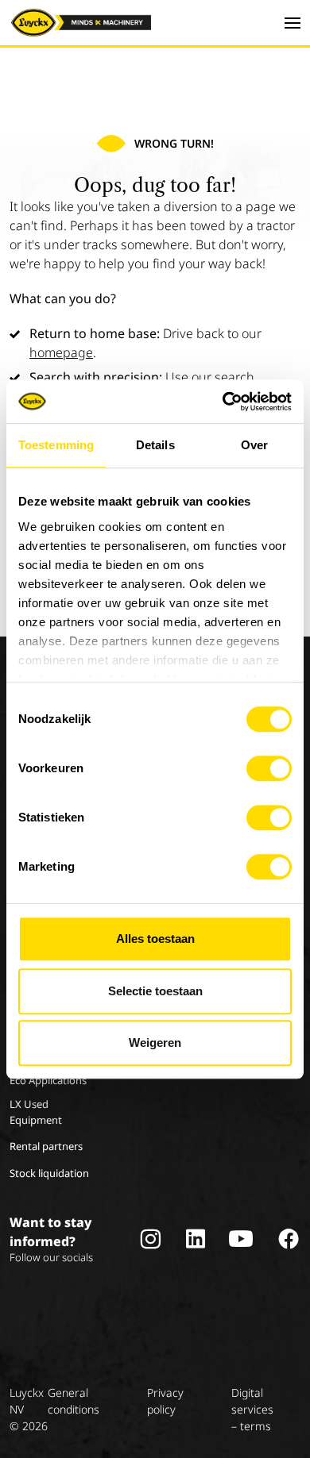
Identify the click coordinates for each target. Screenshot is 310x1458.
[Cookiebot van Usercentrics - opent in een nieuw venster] (223, 401)
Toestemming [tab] (56, 445)
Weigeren (155, 1042)
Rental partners (46, 1146)
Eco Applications (48, 1080)
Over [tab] (254, 445)
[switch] (269, 768)
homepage (61, 352)
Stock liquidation (49, 1173)
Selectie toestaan (155, 991)
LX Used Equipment (36, 1112)
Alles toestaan (155, 938)
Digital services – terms (252, 1409)
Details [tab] (155, 445)
